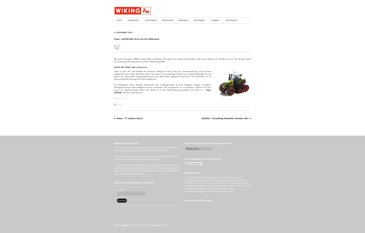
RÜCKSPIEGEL (199, 20)
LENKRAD (215, 20)
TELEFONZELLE (231, 20)
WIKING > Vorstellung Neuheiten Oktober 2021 (225, 118)
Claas (119, 104)
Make (125, 225)
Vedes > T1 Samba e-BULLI (129, 118)
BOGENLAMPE (167, 20)
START (118, 20)
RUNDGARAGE (151, 20)
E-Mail (120, 190)
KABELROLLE (184, 20)
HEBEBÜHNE (133, 20)
